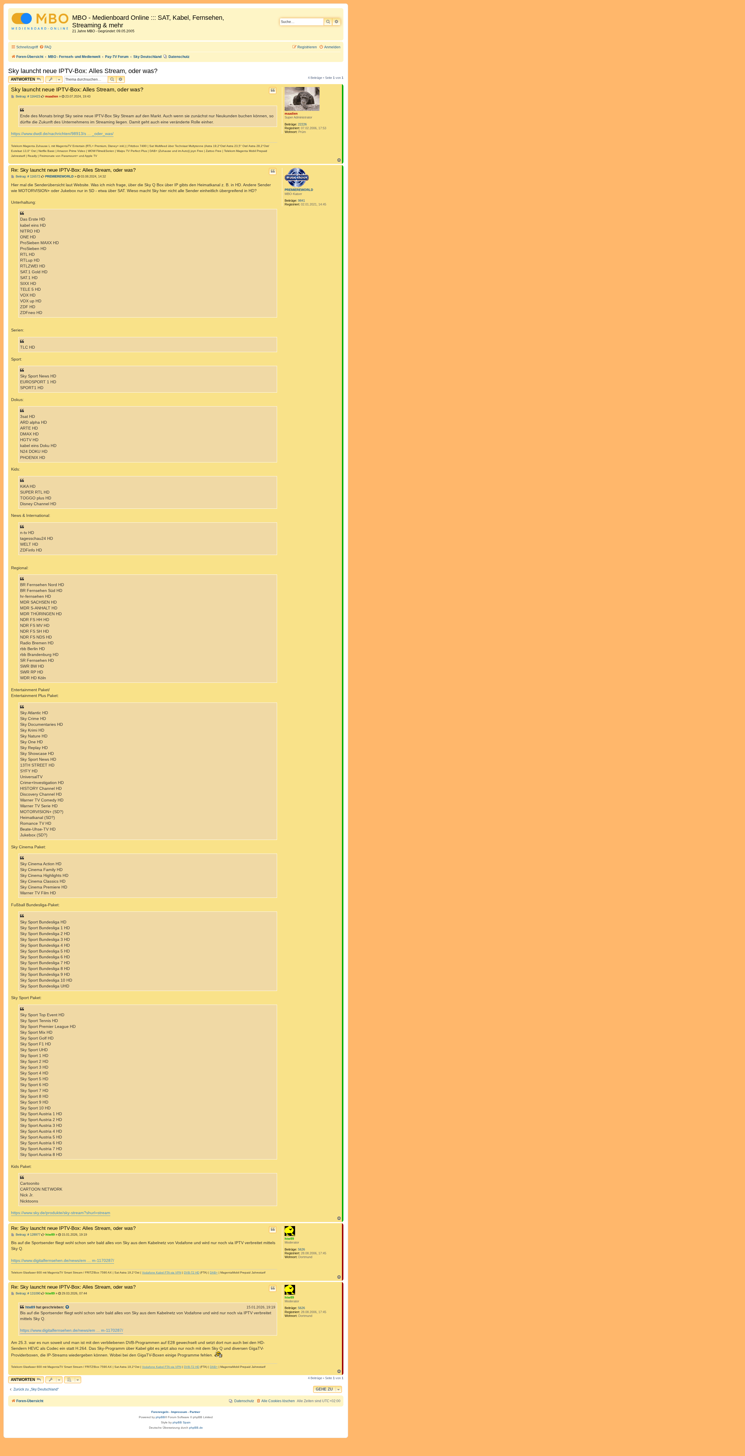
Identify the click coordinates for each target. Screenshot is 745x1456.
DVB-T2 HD (191, 1272)
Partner (195, 1412)
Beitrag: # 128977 (27, 1235)
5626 (301, 1249)
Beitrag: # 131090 (27, 1293)
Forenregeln (159, 1412)
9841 (301, 200)
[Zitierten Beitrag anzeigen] (67, 1307)
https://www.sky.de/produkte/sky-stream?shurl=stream (60, 1212)
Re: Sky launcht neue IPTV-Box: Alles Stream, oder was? (73, 170)
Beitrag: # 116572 (27, 176)
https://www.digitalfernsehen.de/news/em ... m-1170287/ (62, 1260)
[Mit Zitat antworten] (272, 90)
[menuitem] (45, 47)
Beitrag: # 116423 (27, 96)
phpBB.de (196, 1427)
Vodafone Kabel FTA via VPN (161, 1272)
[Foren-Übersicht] (41, 22)
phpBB (160, 1417)
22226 (302, 124)
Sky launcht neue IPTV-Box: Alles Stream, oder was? (82, 71)
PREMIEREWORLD (299, 189)
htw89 (289, 1238)
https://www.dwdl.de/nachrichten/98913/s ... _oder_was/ (62, 133)
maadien (291, 113)
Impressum (179, 1412)
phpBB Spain (182, 1422)
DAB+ (214, 1272)
